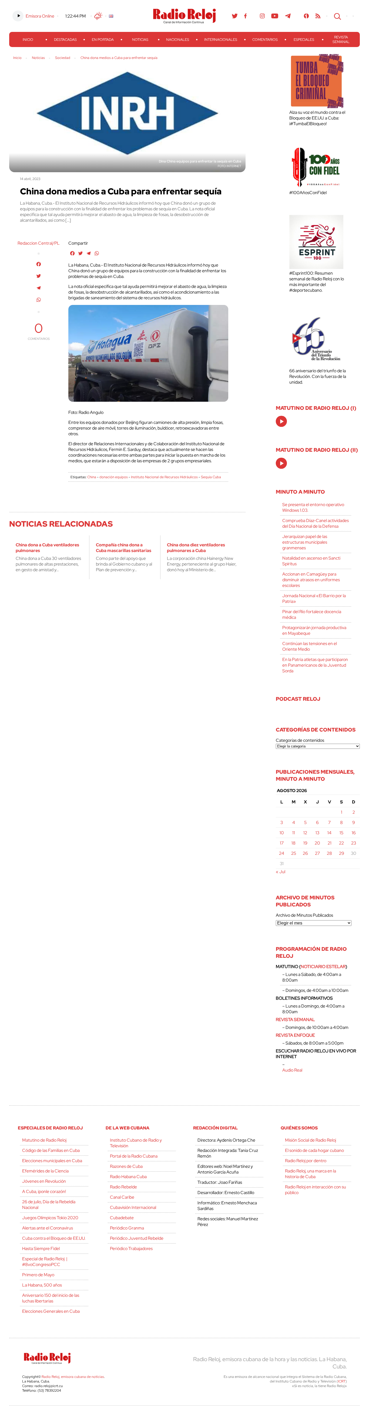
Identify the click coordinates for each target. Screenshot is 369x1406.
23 (353, 843)
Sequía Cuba (211, 477)
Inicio (28, 39)
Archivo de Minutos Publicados (304, 915)
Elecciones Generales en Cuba (51, 1311)
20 (317, 843)
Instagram (262, 16)
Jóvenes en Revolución (44, 1181)
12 (305, 833)
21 (329, 843)
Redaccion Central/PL (39, 243)
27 (317, 853)
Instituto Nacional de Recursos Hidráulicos (164, 477)
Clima (98, 16)
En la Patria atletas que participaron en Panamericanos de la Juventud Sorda (315, 665)
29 (341, 853)
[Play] (281, 421)
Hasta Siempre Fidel (41, 1248)
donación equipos (113, 477)
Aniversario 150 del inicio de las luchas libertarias (50, 1298)
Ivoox (306, 16)
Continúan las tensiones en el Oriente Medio (309, 646)
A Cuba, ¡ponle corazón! (44, 1191)
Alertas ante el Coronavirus (47, 1228)
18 (293, 843)
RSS (318, 16)
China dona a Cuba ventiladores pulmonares (47, 547)
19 (305, 843)
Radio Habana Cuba (128, 1176)
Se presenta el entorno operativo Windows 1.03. (313, 507)
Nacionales (177, 39)
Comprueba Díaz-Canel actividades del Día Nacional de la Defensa (315, 523)
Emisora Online (40, 16)
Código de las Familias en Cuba (51, 1150)
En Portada (103, 39)
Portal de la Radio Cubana (133, 1156)
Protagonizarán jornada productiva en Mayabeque (314, 630)
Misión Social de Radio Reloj (310, 1140)
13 (317, 833)
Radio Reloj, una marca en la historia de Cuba (310, 1173)
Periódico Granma (127, 1228)
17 (282, 843)
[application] (281, 421)
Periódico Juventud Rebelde (136, 1238)
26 (305, 853)
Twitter (235, 16)
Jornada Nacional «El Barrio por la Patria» (314, 598)
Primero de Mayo (38, 1275)
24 (281, 853)
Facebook (245, 16)
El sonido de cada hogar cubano (314, 1150)
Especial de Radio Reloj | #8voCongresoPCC (44, 1261)
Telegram (288, 16)
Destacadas (65, 39)
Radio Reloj (184, 15)
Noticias (140, 39)
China (91, 477)
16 (354, 833)
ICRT (341, 1381)
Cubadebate (122, 1218)
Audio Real (292, 1070)
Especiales (304, 39)
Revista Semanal (341, 39)
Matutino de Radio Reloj (44, 1140)
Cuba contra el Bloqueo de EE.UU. (53, 1238)
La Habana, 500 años (42, 1285)
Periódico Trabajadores (131, 1248)
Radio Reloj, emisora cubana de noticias (73, 1376)
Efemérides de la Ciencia (45, 1171)
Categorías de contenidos (300, 740)
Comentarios (265, 39)
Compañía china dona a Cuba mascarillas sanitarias (123, 547)
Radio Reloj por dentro (305, 1161)
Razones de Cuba (126, 1166)
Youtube (275, 16)
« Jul (280, 872)
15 (341, 833)
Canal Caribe (122, 1197)
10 (282, 833)
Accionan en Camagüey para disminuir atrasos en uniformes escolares (311, 579)
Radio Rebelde (123, 1187)
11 (293, 833)
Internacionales (220, 39)
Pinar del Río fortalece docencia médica (311, 614)
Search (337, 16)
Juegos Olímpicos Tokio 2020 (50, 1218)
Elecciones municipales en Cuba (52, 1161)
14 (329, 833)
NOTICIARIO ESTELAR (323, 966)
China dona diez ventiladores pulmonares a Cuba (196, 547)
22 (341, 843)
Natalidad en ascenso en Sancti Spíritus (311, 561)
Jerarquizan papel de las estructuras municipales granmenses (304, 542)
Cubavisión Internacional (133, 1207)
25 (293, 853)
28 (329, 853)
